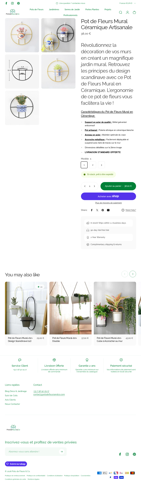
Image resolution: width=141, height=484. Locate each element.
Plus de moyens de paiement (108, 203)
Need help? (131, 210)
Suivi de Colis (11, 395)
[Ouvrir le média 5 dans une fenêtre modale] (22, 35)
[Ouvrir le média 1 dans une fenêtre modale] (58, 35)
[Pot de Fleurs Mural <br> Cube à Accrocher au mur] (115, 308)
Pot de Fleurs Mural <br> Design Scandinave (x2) (20, 339)
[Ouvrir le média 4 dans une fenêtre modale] (22, 108)
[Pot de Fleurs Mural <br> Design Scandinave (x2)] (26, 308)
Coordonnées (85, 476)
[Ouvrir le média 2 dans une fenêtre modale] (22, 71)
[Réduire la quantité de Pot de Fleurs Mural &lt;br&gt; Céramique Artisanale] (84, 186)
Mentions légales (33, 479)
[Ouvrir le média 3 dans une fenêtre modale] (58, 71)
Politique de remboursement (15, 476)
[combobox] (128, 3)
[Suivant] (132, 274)
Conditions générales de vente (15, 479)
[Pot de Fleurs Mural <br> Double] (70, 308)
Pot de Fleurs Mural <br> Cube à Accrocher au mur (109, 339)
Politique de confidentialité (36, 476)
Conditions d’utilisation (55, 476)
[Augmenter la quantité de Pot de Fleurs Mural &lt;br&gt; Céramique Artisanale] (95, 186)
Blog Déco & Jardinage (16, 391)
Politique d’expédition (71, 476)
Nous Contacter (12, 404)
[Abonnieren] (61, 451)
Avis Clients (10, 400)
